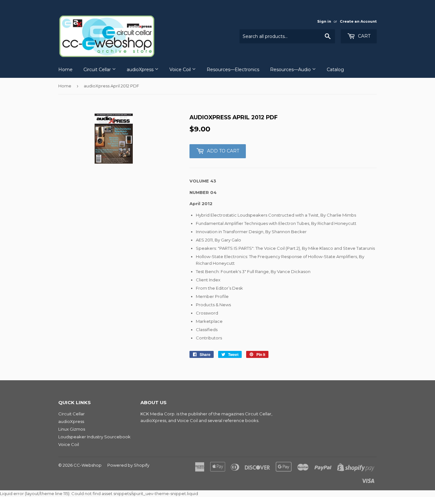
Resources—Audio (291, 69)
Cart (363, 36)
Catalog (335, 69)
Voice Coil (180, 69)
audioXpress (141, 69)
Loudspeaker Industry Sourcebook (94, 436)
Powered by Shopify (128, 465)
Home (65, 69)
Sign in (324, 21)
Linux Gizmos (71, 429)
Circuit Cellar (97, 69)
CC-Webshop (88, 465)
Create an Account (358, 21)
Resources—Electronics (233, 69)
